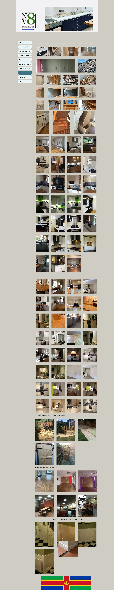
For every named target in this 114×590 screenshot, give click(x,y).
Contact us (22, 77)
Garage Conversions (25, 64)
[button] (42, 144)
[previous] (38, 494)
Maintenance (22, 60)
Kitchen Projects (23, 47)
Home (20, 42)
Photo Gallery (23, 73)
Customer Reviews (24, 68)
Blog (20, 81)
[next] (93, 494)
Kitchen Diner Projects (25, 55)
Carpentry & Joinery (24, 51)
